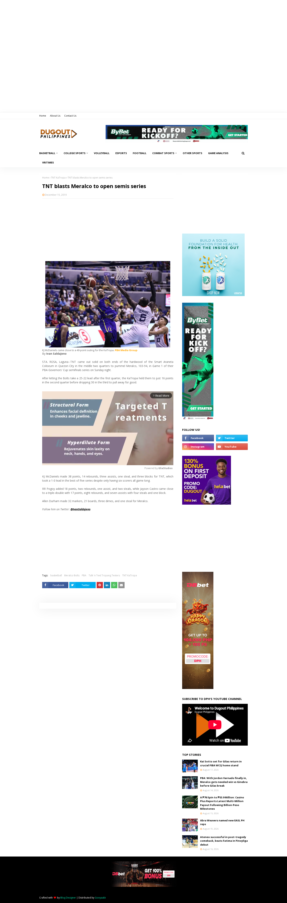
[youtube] (232, 446)
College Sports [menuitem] (75, 153)
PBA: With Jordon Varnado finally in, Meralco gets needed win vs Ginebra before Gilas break (224, 781)
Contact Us (70, 115)
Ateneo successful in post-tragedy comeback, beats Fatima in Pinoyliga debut (224, 840)
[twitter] (232, 438)
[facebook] (198, 438)
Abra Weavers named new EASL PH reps (222, 822)
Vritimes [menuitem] (48, 162)
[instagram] (198, 446)
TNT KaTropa (58, 177)
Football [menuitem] (139, 153)
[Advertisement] (107, 230)
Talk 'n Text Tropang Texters (104, 575)
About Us (55, 115)
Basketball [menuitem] (47, 153)
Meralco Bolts (71, 575)
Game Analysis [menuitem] (218, 153)
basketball (56, 575)
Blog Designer (68, 897)
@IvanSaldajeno (80, 509)
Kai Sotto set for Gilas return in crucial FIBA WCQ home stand (221, 763)
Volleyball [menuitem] (102, 153)
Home (42, 115)
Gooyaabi (100, 897)
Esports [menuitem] (121, 153)
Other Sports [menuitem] (192, 153)
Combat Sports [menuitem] (163, 153)
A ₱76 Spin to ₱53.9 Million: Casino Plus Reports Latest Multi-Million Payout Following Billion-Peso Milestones (222, 803)
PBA (84, 575)
